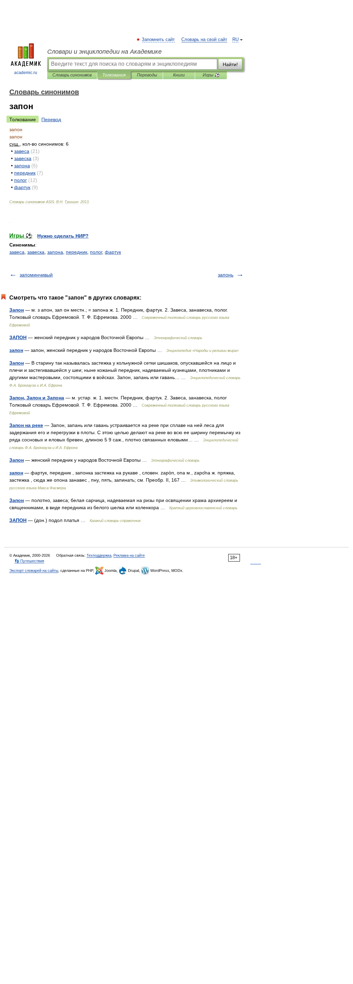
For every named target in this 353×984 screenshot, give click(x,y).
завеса (16, 252)
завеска (35, 252)
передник (76, 252)
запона (55, 252)
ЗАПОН (18, 337)
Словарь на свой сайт (204, 39)
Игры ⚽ (211, 75)
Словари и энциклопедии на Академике (104, 51)
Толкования (113, 75)
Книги (179, 75)
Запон (16, 310)
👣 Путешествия (29, 561)
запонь (225, 275)
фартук (113, 252)
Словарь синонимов (72, 75)
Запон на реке (26, 425)
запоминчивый (36, 275)
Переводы (147, 75)
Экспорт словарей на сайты (33, 570)
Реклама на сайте (129, 555)
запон (16, 350)
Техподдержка (99, 555)
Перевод (51, 119)
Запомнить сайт (158, 39)
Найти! (230, 64)
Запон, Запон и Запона (36, 397)
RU (235, 39)
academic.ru (25, 72)
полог (96, 252)
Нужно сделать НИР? (63, 236)
